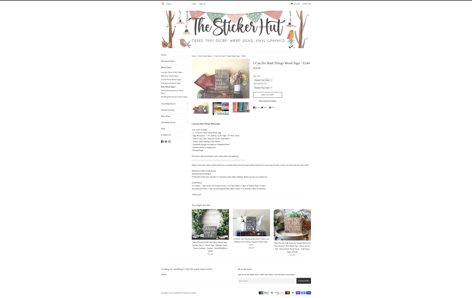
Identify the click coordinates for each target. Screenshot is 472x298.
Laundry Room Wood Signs (171, 72)
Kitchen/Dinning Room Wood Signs (172, 92)
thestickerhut (178, 293)
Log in (194, 4)
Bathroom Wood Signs (169, 76)
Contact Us (166, 135)
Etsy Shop (165, 116)
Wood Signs (174, 67)
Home (163, 55)
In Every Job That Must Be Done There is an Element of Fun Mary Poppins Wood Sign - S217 (251, 242)
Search (164, 274)
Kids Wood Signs (168, 87)
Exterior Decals (174, 110)
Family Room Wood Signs (171, 80)
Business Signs (168, 61)
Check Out (307, 4)
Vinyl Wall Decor (174, 104)
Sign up (202, 4)
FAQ (163, 129)
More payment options (267, 101)
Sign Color (256, 76)
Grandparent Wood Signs (171, 83)
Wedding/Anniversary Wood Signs (174, 97)
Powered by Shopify (189, 293)
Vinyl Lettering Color (260, 84)
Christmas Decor (174, 122)
